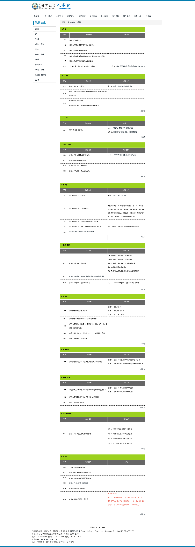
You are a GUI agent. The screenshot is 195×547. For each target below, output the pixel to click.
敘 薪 (37, 59)
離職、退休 (39, 70)
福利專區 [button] (115, 16)
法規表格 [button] (70, 16)
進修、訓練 (39, 54)
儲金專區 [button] (93, 16)
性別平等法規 (40, 75)
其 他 (37, 80)
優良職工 (126, 16)
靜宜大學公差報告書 (119, 195)
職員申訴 (38, 65)
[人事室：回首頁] (51, 6)
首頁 (63, 22)
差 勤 (37, 49)
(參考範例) (136, 66)
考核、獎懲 (39, 44)
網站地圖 (138, 16)
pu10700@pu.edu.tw (49, 539)
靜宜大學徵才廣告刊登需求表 (122, 86)
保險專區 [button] (82, 16)
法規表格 (71, 22)
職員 (79, 22)
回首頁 (148, 16)
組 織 (37, 29)
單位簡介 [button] (37, 16)
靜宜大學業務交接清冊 (124, 66)
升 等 (37, 39)
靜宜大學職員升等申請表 (123, 128)
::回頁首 (142, 66)
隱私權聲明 (75, 531)
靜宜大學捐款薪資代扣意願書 (78, 483)
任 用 (37, 34)
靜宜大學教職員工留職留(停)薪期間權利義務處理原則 (86, 276)
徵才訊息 (48, 16)
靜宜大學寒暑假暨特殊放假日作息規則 (81, 231)
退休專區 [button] (104, 16)
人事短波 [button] (59, 16)
